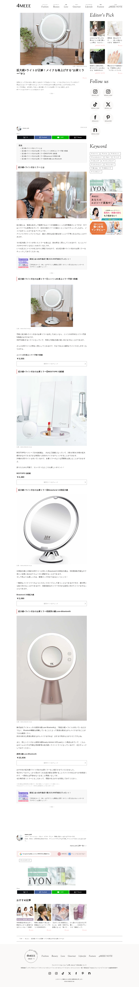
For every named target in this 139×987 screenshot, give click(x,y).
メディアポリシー (32, 968)
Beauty (55, 956)
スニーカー (110, 164)
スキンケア (96, 161)
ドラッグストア (109, 161)
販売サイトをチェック (51, 363)
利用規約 (23, 968)
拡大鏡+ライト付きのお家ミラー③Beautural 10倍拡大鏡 (41, 156)
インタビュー (97, 171)
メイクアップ (26, 860)
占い (108, 157)
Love (63, 956)
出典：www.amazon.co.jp (24, 447)
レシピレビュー (97, 157)
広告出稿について (81, 965)
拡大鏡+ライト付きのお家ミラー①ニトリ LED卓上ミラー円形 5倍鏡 (45, 151)
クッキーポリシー (58, 968)
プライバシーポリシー (45, 968)
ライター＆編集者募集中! (110, 968)
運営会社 (86, 968)
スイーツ (95, 153)
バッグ (117, 157)
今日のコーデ (107, 168)
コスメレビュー (97, 164)
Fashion (45, 956)
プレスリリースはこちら (59, 965)
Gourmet (72, 956)
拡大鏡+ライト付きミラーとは (32, 148)
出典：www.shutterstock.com (25, 219)
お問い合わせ (71, 965)
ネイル (105, 153)
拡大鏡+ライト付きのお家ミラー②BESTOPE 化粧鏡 (39, 153)
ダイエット (116, 153)
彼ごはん (95, 168)
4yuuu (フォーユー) (96, 968)
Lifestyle (82, 956)
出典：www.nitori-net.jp (80, 66)
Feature (92, 956)
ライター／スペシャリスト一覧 (74, 968)
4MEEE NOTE (106, 956)
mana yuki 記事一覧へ (77, 845)
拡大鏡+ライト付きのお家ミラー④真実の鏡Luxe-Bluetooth (42, 159)
